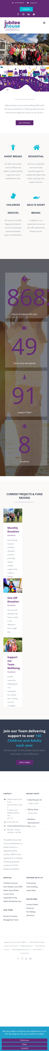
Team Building (32, 887)
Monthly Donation (9, 515)
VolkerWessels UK (35, 800)
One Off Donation (9, 585)
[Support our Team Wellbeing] (12, 645)
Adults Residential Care (12, 901)
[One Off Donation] (12, 585)
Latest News (31, 890)
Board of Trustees (10, 916)
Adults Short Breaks (11, 890)
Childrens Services (10, 883)
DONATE (26, 9)
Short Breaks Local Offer (13, 887)
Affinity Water (33, 809)
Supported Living (10, 897)
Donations (11, 535)
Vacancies (30, 908)
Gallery (16, 515)
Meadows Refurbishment (33, 821)
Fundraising (31, 883)
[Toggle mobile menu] (44, 23)
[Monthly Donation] (12, 516)
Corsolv (6, 949)
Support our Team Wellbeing (9, 644)
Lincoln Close (8, 894)
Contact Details (32, 904)
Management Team (10, 920)
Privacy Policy (24, 953)
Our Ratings (31, 912)
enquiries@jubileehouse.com (15, 826)
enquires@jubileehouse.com (21, 949)
